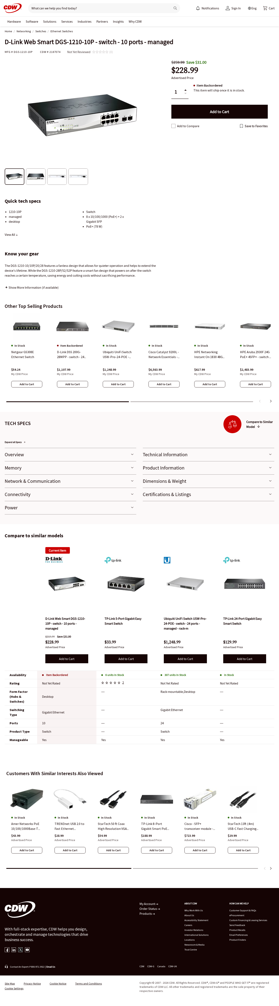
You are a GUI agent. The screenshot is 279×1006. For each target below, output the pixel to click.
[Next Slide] (271, 868)
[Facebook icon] (7, 950)
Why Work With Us (193, 910)
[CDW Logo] (11, 8)
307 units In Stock (175, 675)
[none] (14, 21)
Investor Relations (193, 929)
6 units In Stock (114, 675)
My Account (148, 904)
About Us (189, 915)
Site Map (10, 983)
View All (10, 235)
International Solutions (196, 934)
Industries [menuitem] (85, 21)
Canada (161, 966)
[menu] (207, 8)
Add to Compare (188, 126)
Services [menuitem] (67, 21)
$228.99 (184, 70)
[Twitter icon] (20, 950)
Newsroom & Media (194, 944)
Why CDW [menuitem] (135, 21)
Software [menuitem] (32, 21)
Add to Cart (66, 659)
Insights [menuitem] (118, 21)
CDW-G (150, 966)
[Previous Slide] (265, 868)
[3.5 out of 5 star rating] (111, 683)
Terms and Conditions (88, 983)
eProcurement (236, 915)
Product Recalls (237, 929)
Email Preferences (238, 934)
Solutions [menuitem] (49, 21)
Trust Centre (190, 949)
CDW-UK (172, 966)
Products (146, 913)
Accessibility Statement (196, 920)
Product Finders (237, 939)
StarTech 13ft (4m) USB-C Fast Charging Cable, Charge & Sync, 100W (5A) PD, (243, 826)
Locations (189, 939)
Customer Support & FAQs (242, 910)
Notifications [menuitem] (210, 8)
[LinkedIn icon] (13, 950)
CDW (142, 966)
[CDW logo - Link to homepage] (11, 8)
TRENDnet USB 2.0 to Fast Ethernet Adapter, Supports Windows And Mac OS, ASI (69, 826)
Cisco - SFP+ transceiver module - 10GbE (198, 826)
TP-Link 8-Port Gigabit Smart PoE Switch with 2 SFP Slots (154, 826)
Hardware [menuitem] (14, 21)
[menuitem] (198, 8)
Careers (188, 925)
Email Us (50, 966)
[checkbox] (173, 126)
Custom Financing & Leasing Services (248, 920)
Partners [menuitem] (102, 21)
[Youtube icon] (27, 950)
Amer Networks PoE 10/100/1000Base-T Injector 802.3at (25, 826)
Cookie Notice (58, 983)
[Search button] (175, 8)
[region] (139, 358)
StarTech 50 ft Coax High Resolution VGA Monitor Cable (112, 826)
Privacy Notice (32, 983)
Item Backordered (57, 675)
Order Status (149, 909)
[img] (66, 583)
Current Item (57, 550)
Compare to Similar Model (259, 424)
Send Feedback (237, 925)
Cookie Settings (14, 988)
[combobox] (98, 8)
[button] (269, 8)
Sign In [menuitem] (236, 8)
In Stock (229, 675)
